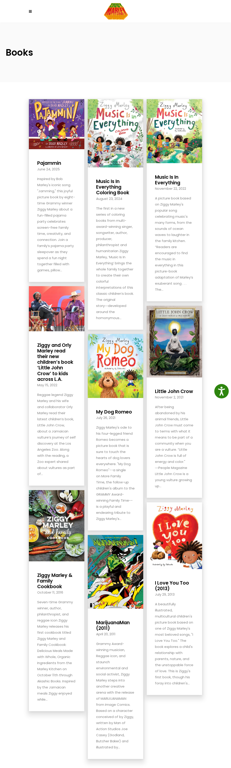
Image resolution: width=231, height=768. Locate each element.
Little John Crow (174, 391)
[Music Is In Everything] (174, 130)
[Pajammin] (56, 123)
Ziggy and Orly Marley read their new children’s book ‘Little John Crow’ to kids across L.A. (55, 362)
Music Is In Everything (167, 180)
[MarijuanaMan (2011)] (115, 571)
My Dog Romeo (114, 412)
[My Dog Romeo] (115, 365)
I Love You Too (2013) (172, 586)
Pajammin (49, 163)
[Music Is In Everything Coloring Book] (115, 133)
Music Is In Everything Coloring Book (112, 187)
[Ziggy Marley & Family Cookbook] (56, 525)
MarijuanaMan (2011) (113, 625)
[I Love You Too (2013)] (174, 535)
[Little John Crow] (174, 341)
